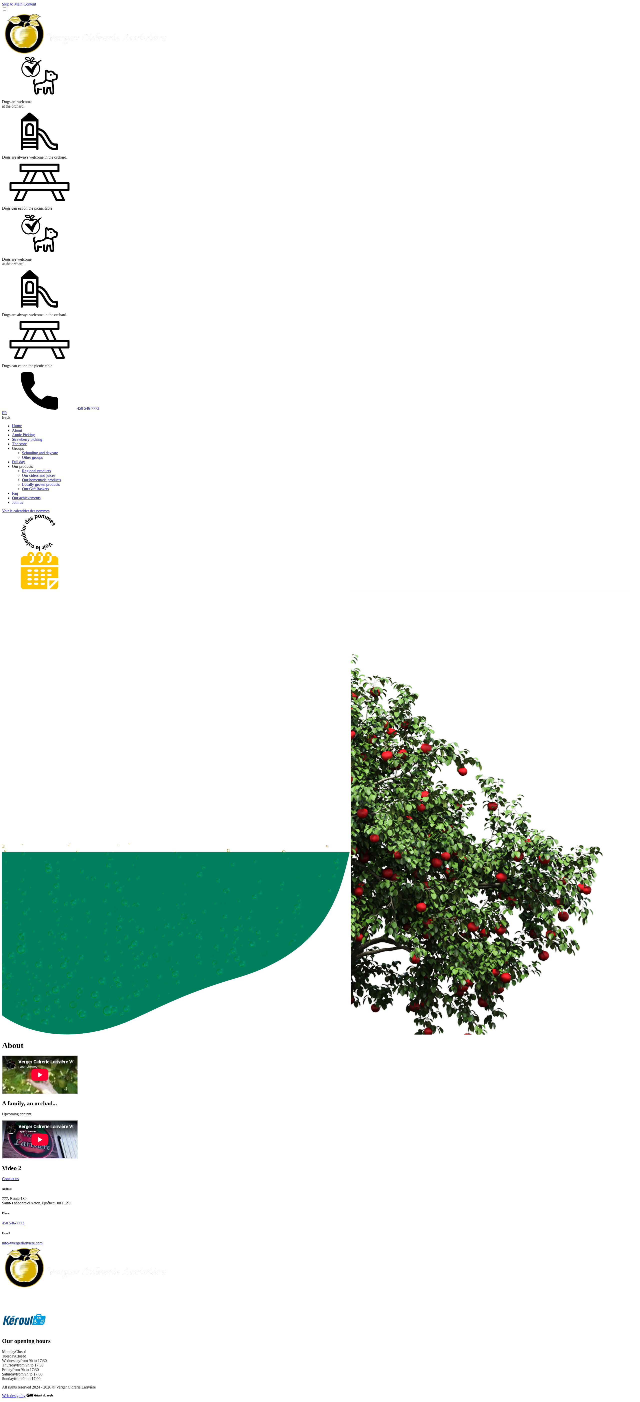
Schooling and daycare (40, 453)
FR (4, 413)
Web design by (14, 1395)
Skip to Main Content (19, 4)
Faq (15, 493)
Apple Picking (23, 435)
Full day (18, 462)
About (17, 430)
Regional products (36, 471)
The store (19, 444)
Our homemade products (41, 480)
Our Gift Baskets (35, 489)
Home (17, 426)
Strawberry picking (27, 439)
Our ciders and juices (38, 475)
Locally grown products (41, 484)
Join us (17, 502)
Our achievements (26, 498)
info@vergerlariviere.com (22, 1243)
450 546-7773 (13, 1223)
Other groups (32, 457)
